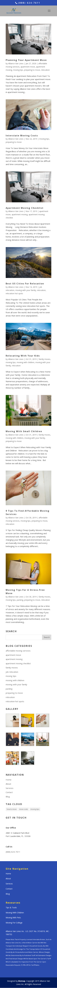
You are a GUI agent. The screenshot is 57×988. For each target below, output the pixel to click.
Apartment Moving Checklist (24, 207)
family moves (44, 359)
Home (8, 779)
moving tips (18, 70)
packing (20, 600)
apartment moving (20, 214)
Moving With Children (15, 912)
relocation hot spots (14, 293)
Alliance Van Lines (15, 63)
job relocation (12, 672)
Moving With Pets (13, 917)
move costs (23, 809)
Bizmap (21, 981)
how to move (12, 809)
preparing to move (32, 70)
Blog (8, 796)
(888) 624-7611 (13, 851)
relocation (45, 70)
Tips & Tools (11, 907)
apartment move (28, 66)
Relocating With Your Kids (23, 355)
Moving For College (14, 922)
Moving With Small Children (24, 431)
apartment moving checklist (18, 663)
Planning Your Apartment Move (26, 60)
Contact (9, 792)
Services (9, 788)
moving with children (25, 362)
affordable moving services (18, 650)
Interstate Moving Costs (22, 135)
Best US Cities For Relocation (25, 283)
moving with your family (25, 290)
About (8, 783)
